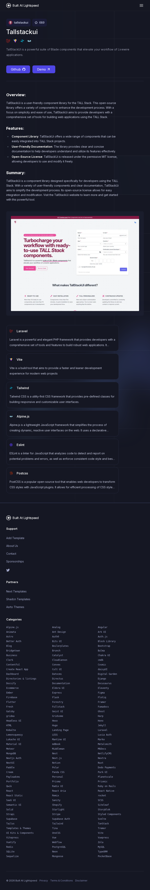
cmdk (100, 660)
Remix (55, 795)
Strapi (10, 814)
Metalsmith (105, 744)
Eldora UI (58, 688)
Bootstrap (104, 646)
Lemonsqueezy (14, 734)
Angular (102, 627)
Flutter (11, 702)
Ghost (101, 711)
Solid (9, 809)
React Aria (59, 791)
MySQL (101, 847)
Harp (100, 716)
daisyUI (102, 669)
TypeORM (102, 851)
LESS (55, 734)
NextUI (10, 762)
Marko (101, 739)
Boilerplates (60, 646)
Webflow (57, 842)
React (9, 791)
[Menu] (141, 5)
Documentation (61, 683)
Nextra (102, 758)
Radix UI (57, 786)
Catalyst (57, 655)
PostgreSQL (59, 847)
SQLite (10, 851)
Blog (9, 646)
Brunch (56, 650)
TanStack (103, 823)
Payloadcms (13, 776)
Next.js (57, 758)
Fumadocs (103, 706)
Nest (55, 753)
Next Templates (16, 591)
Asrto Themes (15, 607)
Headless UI (13, 720)
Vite (100, 833)
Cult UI (57, 669)
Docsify (11, 683)
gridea (10, 716)
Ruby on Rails (107, 786)
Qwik (9, 786)
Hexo (55, 720)
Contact (11, 553)
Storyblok (104, 809)
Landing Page (60, 730)
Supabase (11, 819)
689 (42, 22)
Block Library (107, 641)
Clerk (9, 660)
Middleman (58, 748)
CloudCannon (59, 660)
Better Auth (13, 641)
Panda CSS (58, 772)
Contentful (13, 664)
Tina (55, 828)
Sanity (56, 800)
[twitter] (39, 570)
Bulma (101, 650)
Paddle (10, 767)
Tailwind (57, 823)
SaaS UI (11, 800)
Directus (57, 678)
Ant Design (59, 632)
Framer (102, 702)
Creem (9, 772)
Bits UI (57, 641)
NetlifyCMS (105, 753)
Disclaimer (81, 880)
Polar (55, 767)
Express (57, 692)
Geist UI (57, 711)
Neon (55, 851)
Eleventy (103, 688)
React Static (14, 795)
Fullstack (58, 706)
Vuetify (11, 842)
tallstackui (21, 22)
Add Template (15, 538)
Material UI (13, 744)
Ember (9, 692)
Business (11, 655)
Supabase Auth (61, 819)
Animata (11, 632)
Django (102, 678)
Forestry (57, 702)
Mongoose (57, 856)
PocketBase (105, 856)
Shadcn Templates (18, 599)
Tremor (102, 828)
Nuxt (100, 762)
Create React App (17, 669)
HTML (9, 725)
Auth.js (102, 636)
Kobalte (11, 730)
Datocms (57, 674)
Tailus (10, 823)
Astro (9, 636)
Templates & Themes (18, 828)
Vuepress (103, 837)
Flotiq (102, 697)
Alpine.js (12, 627)
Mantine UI (59, 739)
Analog (56, 627)
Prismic (102, 781)
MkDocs (102, 748)
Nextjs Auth (13, 758)
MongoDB (11, 753)
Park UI (102, 772)
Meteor (10, 748)
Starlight (58, 809)
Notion (56, 762)
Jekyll (102, 725)
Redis (9, 847)
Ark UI (102, 632)
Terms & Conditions (61, 880)
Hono (100, 720)
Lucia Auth (105, 734)
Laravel (102, 730)
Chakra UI (104, 655)
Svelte (102, 819)
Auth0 (55, 636)
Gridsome (57, 716)
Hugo (55, 725)
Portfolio (12, 781)
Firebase (11, 697)
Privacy (43, 880)
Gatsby (10, 711)
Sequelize (12, 856)
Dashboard (12, 674)
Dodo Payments (107, 767)
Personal (57, 776)
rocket (102, 795)
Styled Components (109, 814)
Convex (56, 664)
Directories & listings (21, 678)
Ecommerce (12, 688)
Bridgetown (13, 650)
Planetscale (105, 776)
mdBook (56, 744)
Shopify (57, 805)
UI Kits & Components (20, 833)
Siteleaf (103, 805)
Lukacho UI (13, 739)
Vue (54, 837)
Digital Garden (107, 674)
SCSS (100, 800)
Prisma (56, 781)
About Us (12, 545)
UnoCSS (56, 833)
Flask (55, 697)
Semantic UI (13, 805)
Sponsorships (15, 561)
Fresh (9, 706)
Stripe (56, 814)
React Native (106, 791)
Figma (101, 692)
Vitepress (12, 837)
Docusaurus (105, 683)
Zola (100, 842)
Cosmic (102, 664)
